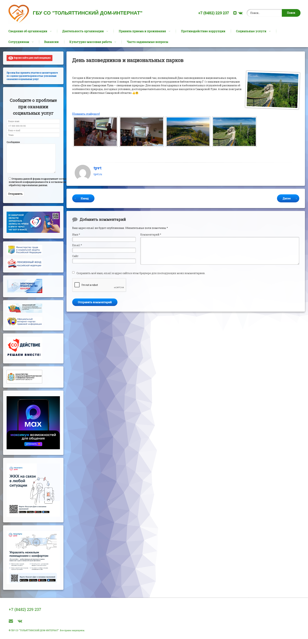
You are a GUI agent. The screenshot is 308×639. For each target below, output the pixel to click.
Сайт (75, 256)
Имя (76, 234)
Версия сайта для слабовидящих (32, 57)
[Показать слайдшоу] (86, 114)
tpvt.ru (98, 174)
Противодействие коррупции (203, 31)
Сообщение (13, 142)
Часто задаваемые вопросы (147, 42)
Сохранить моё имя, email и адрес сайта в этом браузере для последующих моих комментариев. (140, 273)
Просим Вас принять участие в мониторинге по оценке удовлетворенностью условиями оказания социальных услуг (32, 75)
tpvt (97, 167)
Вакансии (51, 42)
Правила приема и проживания (142, 31)
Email (77, 245)
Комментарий (150, 234)
